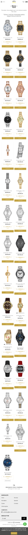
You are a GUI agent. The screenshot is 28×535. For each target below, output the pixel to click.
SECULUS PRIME (7, 472)
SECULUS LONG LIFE (7, 37)
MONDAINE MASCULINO (7, 315)
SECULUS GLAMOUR (7, 68)
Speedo (16, 500)
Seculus (16, 497)
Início (2, 497)
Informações (4, 506)
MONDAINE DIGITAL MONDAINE (7, 347)
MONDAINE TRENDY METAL (7, 411)
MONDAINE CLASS (20, 129)
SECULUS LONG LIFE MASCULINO (20, 284)
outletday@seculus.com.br (10, 512)
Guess (3, 503)
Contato (16, 503)
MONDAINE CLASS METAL (20, 191)
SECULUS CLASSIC (20, 68)
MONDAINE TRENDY (7, 222)
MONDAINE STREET (7, 129)
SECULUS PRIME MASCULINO (7, 379)
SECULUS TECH (20, 37)
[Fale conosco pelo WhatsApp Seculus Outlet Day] (25, 524)
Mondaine (3, 500)
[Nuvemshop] (14, 523)
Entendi (14, 533)
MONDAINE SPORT (20, 378)
